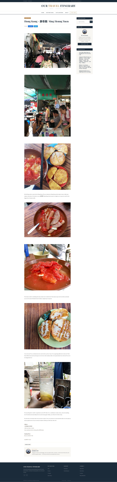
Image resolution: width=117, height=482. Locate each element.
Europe (49, 470)
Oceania (49, 473)
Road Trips (50, 475)
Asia (48, 468)
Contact (81, 473)
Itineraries (66, 468)
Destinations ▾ (50, 12)
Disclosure (69, 480)
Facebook (30, 26)
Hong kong (27, 444)
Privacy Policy (64, 480)
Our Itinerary (58, 5)
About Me (82, 468)
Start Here (73, 12)
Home (42, 12)
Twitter (36, 26)
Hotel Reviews (59, 12)
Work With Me (82, 475)
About (66, 12)
